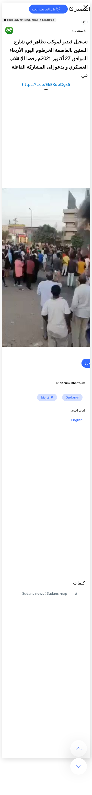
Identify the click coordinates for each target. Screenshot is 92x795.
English (77, 420)
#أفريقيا (47, 397)
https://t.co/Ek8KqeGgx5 (46, 84)
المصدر (82, 9)
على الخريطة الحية (44, 9)
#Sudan (72, 397)
